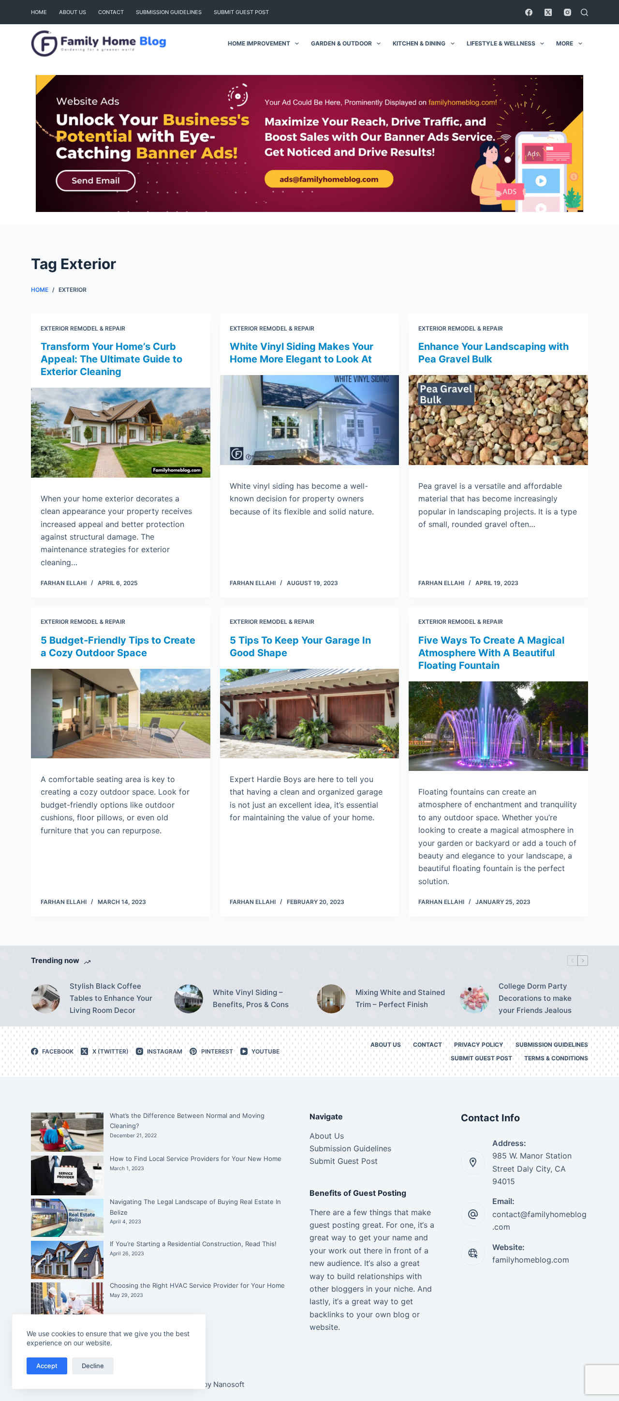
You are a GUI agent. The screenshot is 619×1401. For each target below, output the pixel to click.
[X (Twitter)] (548, 12)
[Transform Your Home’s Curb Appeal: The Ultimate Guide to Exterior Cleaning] (120, 432)
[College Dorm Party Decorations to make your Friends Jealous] (474, 998)
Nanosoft (228, 1384)
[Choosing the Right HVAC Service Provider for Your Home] (67, 1306)
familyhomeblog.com (530, 1260)
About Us (72, 12)
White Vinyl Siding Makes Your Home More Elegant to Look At (301, 353)
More (564, 43)
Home (39, 12)
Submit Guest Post (241, 12)
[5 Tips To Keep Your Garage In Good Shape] (309, 713)
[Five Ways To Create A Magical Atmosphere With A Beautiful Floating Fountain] (498, 726)
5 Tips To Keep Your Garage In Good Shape (300, 646)
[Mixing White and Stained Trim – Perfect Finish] (331, 998)
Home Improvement (259, 43)
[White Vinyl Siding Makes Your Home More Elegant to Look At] (309, 420)
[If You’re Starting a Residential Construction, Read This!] (67, 1260)
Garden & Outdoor (341, 43)
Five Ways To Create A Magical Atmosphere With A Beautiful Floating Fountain (491, 652)
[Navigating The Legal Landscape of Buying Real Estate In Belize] (67, 1218)
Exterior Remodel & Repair (83, 328)
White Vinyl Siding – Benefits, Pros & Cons (251, 998)
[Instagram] (567, 12)
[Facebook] (528, 12)
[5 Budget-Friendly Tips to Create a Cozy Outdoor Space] (120, 713)
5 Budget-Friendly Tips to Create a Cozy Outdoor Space (118, 646)
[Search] (584, 12)
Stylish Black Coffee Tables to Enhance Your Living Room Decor (111, 998)
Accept (47, 1366)
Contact (111, 12)
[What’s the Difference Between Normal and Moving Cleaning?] (67, 1132)
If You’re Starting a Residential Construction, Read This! (193, 1244)
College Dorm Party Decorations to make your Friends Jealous (535, 998)
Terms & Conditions (556, 1058)
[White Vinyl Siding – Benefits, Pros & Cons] (188, 998)
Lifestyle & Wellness (501, 43)
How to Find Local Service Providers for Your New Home (195, 1158)
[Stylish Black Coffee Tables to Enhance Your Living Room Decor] (45, 998)
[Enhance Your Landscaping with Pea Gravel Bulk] (498, 420)
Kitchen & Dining (419, 43)
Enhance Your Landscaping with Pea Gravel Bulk (493, 353)
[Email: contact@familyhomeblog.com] (473, 1214)
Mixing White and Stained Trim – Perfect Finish (400, 998)
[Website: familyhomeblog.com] (473, 1253)
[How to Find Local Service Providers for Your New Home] (67, 1175)
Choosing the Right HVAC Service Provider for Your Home (197, 1285)
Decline (93, 1366)
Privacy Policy (478, 1044)
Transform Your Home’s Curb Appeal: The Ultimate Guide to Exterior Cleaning (111, 359)
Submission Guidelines (169, 12)
